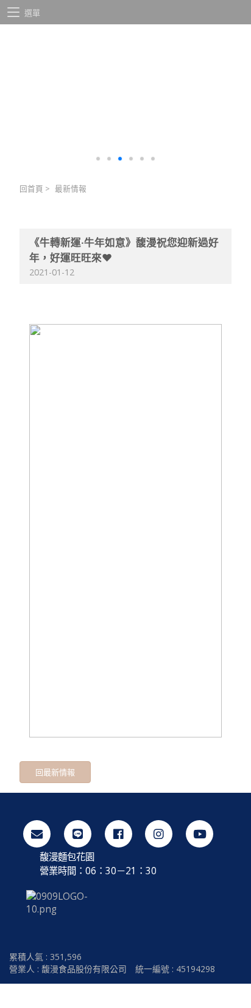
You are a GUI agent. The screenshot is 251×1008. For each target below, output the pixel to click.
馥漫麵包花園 (125, 57)
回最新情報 (55, 772)
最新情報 (71, 189)
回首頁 (31, 189)
